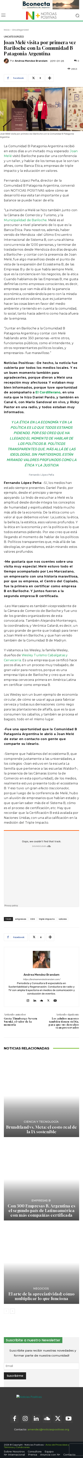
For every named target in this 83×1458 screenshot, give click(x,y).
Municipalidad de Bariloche (25, 220)
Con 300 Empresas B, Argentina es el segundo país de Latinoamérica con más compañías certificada (41, 1211)
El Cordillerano (48, 392)
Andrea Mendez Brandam (31, 61)
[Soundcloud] (41, 999)
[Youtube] (55, 999)
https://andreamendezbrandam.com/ (41, 979)
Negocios (41, 1288)
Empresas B (41, 1200)
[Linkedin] (34, 999)
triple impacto (47, 918)
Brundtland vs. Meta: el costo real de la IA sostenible (41, 1129)
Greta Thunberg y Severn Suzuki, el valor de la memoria (20, 1021)
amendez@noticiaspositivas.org (48, 1429)
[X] (48, 999)
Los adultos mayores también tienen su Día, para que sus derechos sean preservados (64, 1023)
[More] (50, 78)
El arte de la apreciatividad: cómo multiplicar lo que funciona (41, 1296)
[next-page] (12, 1311)
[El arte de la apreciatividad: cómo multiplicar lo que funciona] (41, 1262)
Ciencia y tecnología (41, 1121)
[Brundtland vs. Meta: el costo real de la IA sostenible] (41, 1096)
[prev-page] (6, 1311)
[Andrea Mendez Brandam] (7, 60)
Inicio (7, 29)
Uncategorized (20, 29)
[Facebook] (14, 1419)
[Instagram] (27, 999)
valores (63, 918)
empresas (20, 918)
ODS (32, 918)
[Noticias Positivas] (41, 16)
